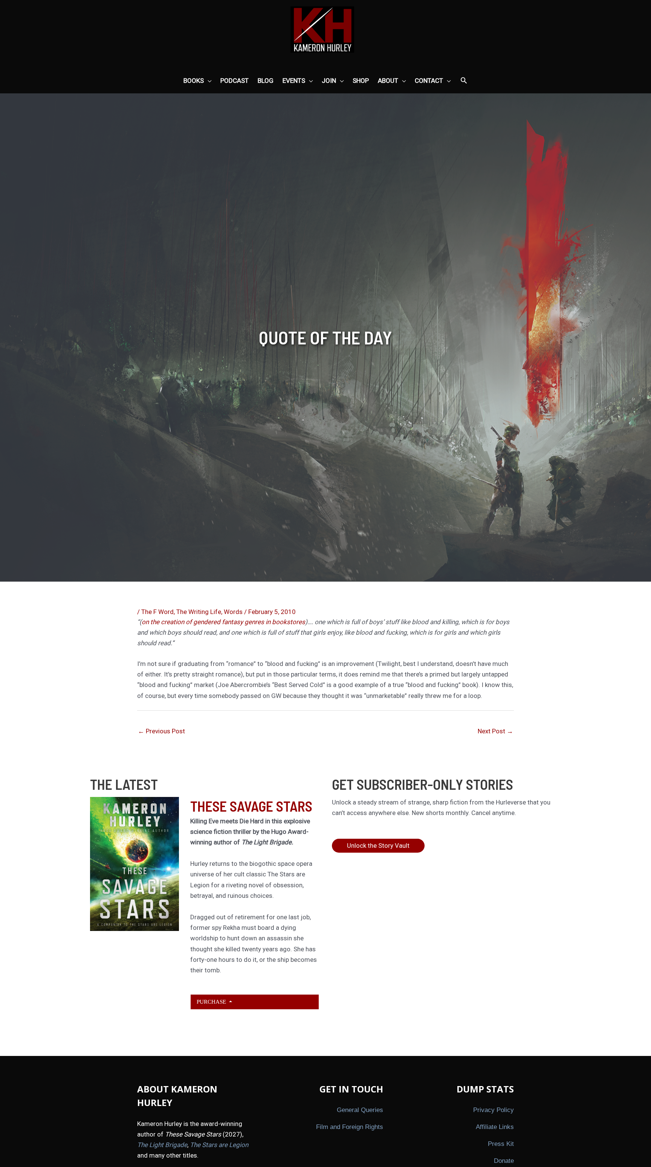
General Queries (360, 1110)
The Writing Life (198, 611)
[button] (464, 81)
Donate (504, 1160)
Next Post (495, 731)
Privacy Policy (493, 1110)
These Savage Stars (251, 806)
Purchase (212, 1001)
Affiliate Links (495, 1126)
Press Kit (501, 1143)
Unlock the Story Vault (378, 845)
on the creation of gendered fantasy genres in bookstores (223, 622)
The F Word (157, 611)
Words (233, 611)
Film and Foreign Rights (349, 1126)
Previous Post (161, 731)
